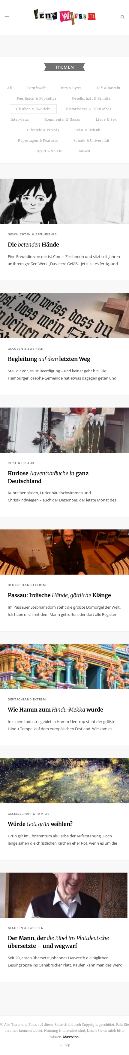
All (9, 88)
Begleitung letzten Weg (49, 358)
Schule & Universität (92, 140)
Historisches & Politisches (88, 109)
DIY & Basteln (108, 88)
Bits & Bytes (71, 88)
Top (66, 1045)
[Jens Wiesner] (64, 18)
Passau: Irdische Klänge (59, 595)
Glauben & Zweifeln (33, 109)
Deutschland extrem (27, 585)
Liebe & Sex (106, 119)
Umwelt (84, 151)
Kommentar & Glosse (62, 119)
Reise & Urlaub (87, 130)
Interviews (19, 119)
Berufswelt (36, 88)
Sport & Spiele (49, 151)
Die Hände (33, 244)
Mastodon (71, 1037)
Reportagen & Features (38, 140)
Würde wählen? (40, 824)
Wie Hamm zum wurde (55, 709)
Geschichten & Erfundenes (32, 234)
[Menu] (7, 16)
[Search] (122, 17)
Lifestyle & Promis (43, 130)
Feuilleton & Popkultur (36, 98)
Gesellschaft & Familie (91, 98)
